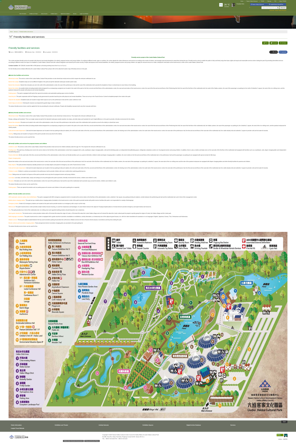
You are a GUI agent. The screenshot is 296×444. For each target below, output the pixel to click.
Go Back (284, 43)
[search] (277, 7)
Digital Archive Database (65, 13)
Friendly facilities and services (26, 31)
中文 (275, 1)
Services (74, 13)
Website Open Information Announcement (73, 441)
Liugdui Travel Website (84, 13)
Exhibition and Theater (33, 13)
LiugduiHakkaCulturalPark (276, 4)
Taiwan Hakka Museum (252, 1)
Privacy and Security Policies (92, 441)
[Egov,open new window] (285, 435)
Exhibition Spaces (54, 13)
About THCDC (282, 1)
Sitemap (269, 1)
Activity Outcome (44, 13)
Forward (274, 43)
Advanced (283, 7)
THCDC (262, 1)
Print (266, 43)
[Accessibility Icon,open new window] (280, 435)
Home (241, 1)
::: (0, 1)
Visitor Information (22, 13)
